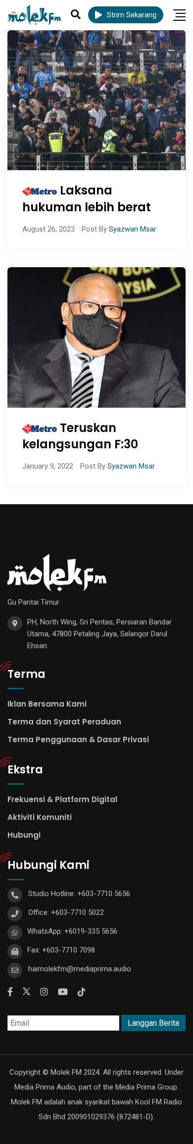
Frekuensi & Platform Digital (62, 799)
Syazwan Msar (132, 229)
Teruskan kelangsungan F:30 (80, 436)
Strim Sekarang (131, 14)
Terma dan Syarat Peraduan (64, 721)
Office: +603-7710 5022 (66, 912)
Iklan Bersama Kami (47, 704)
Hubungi (24, 835)
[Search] (76, 14)
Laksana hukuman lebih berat (86, 198)
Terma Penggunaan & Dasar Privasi (78, 739)
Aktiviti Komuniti (39, 817)
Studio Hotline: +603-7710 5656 (79, 893)
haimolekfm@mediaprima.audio (79, 968)
